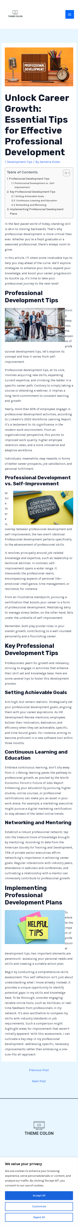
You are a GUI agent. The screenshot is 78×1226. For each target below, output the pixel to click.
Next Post (39, 1081)
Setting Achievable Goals (29, 196)
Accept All (39, 1195)
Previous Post (39, 1070)
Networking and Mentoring (31, 204)
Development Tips (19, 162)
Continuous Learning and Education (36, 200)
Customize (39, 1206)
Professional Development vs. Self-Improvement (35, 185)
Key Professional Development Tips (32, 191)
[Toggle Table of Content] (64, 173)
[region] (39, 1191)
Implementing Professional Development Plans (37, 211)
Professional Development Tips (29, 178)
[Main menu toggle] (69, 14)
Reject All (39, 1217)
